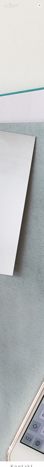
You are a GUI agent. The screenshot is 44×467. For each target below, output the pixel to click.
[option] (22, 230)
